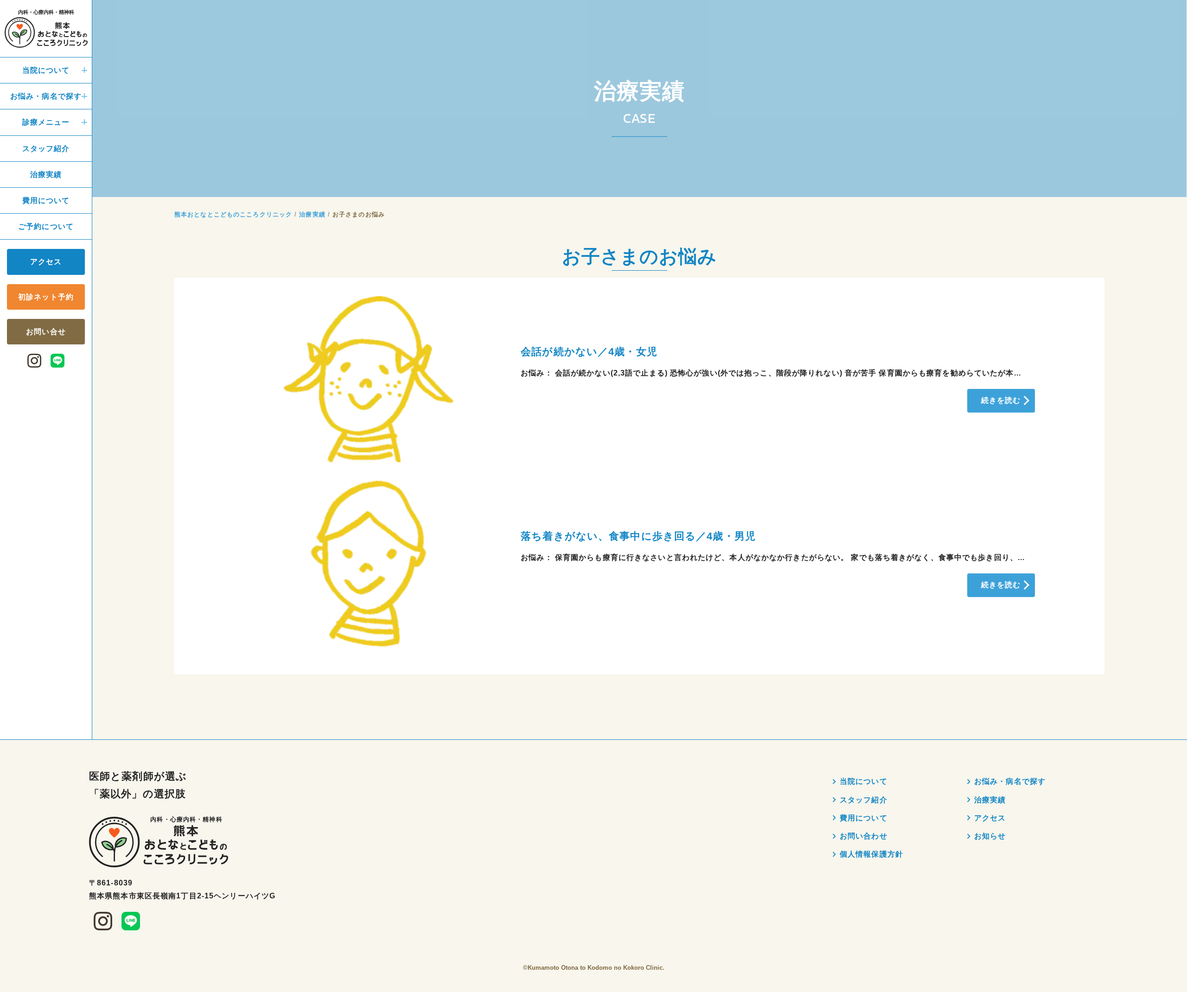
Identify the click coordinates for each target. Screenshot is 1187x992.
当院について (46, 70)
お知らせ (990, 836)
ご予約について (46, 226)
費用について (46, 200)
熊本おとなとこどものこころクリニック (233, 214)
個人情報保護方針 (871, 854)
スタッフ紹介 (46, 148)
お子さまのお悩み (358, 214)
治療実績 (46, 174)
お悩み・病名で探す (46, 96)
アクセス (46, 262)
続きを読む (1001, 400)
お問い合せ (46, 331)
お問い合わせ (863, 836)
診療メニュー (46, 122)
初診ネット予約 (46, 296)
